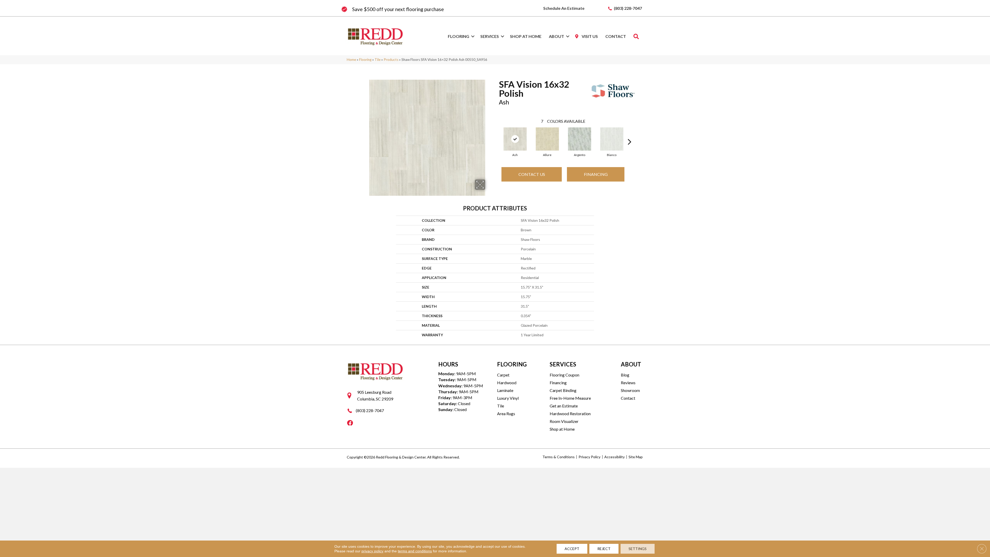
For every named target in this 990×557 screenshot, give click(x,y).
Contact (615, 36)
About (556, 36)
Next (629, 133)
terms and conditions (415, 551)
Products (391, 60)
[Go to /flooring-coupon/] (417, 9)
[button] (472, 36)
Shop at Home (525, 36)
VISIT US (589, 36)
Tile (378, 60)
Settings (638, 548)
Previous (496, 133)
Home (351, 60)
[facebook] (350, 423)
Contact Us (531, 174)
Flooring (458, 36)
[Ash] (515, 139)
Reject (603, 548)
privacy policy (372, 551)
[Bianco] (612, 139)
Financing (596, 174)
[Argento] (579, 139)
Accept (572, 548)
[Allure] (547, 139)
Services (489, 36)
